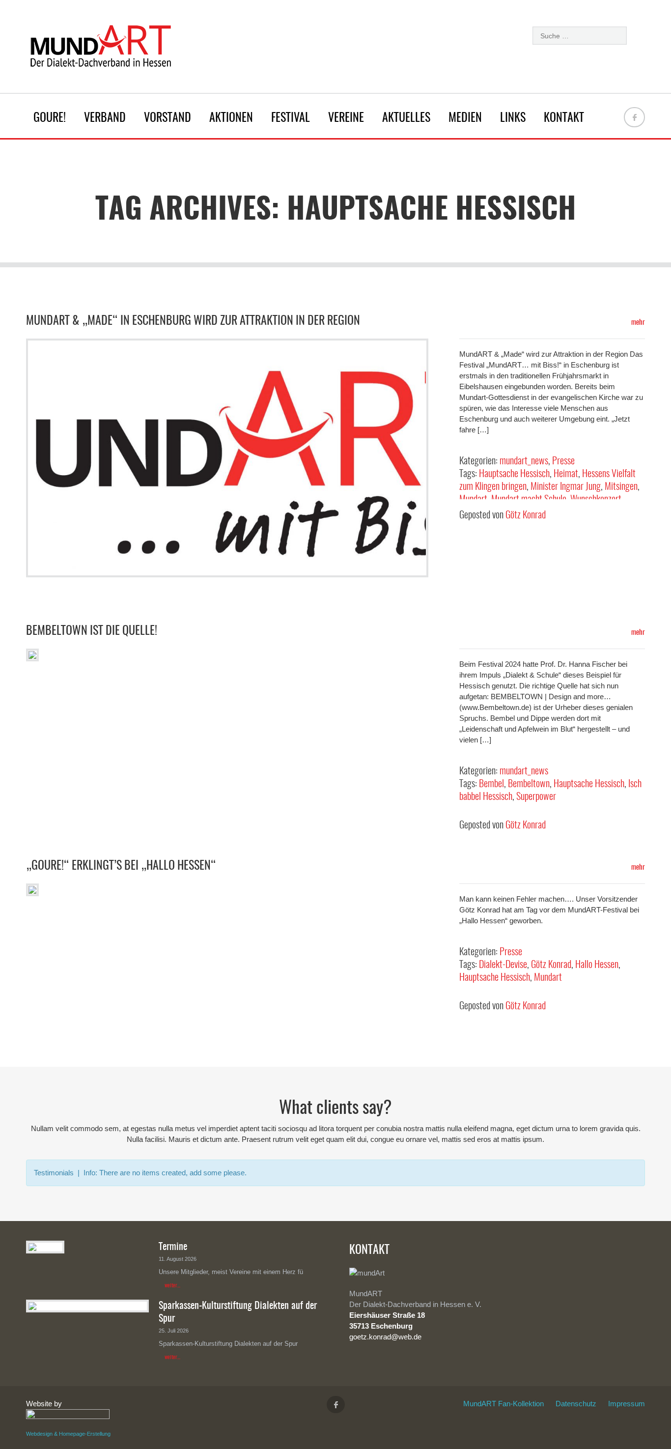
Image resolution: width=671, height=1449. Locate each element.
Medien (465, 118)
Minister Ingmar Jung (566, 487)
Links (513, 118)
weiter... (172, 1285)
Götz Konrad (525, 515)
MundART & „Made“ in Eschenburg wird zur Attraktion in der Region (193, 321)
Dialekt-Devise (503, 965)
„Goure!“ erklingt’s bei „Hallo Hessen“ (121, 866)
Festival (290, 118)
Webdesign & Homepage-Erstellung (68, 1434)
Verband (105, 118)
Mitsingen (621, 487)
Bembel (491, 784)
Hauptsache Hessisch (514, 474)
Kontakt (564, 118)
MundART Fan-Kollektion (503, 1403)
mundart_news (524, 461)
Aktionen (231, 118)
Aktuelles (406, 118)
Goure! (49, 118)
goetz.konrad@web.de (385, 1337)
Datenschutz (576, 1403)
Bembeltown (529, 784)
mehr (637, 322)
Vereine (346, 118)
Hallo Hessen (596, 965)
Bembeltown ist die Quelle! (91, 631)
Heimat (566, 474)
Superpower (536, 797)
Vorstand (167, 118)
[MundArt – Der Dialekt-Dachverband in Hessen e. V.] (99, 49)
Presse (563, 461)
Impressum (626, 1403)
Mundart (548, 978)
